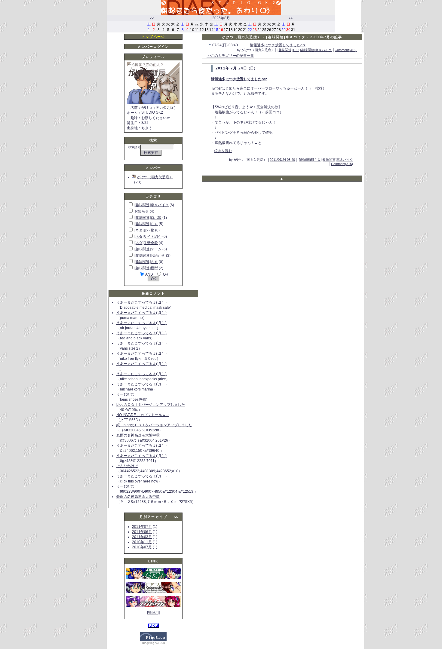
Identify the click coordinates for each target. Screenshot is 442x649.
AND (149, 274)
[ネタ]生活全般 (146, 243)
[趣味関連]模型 (146, 268)
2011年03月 (142, 537)
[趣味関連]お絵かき (149, 255)
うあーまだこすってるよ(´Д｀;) (141, 302)
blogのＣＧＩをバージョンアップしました (150, 405)
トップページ (153, 36)
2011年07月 (142, 527)
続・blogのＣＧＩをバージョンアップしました (154, 425)
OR (165, 274)
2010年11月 (142, 542)
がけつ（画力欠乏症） (155, 177)
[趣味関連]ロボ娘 (147, 218)
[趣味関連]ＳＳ (146, 262)
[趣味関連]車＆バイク (151, 205)
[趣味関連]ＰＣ (146, 224)
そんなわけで (127, 466)
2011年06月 (142, 532)
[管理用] (153, 613)
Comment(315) (346, 50)
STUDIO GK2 (152, 112)
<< (151, 18)
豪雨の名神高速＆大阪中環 (138, 435)
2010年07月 (142, 547)
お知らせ (141, 211)
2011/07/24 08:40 (282, 159)
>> (291, 18)
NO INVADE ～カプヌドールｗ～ (142, 415)
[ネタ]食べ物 (144, 230)
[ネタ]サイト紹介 (147, 236)
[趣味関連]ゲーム (147, 249)
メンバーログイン (153, 46)
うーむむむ (125, 394)
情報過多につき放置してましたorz (277, 45)
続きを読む (223, 151)
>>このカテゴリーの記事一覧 (230, 56)
